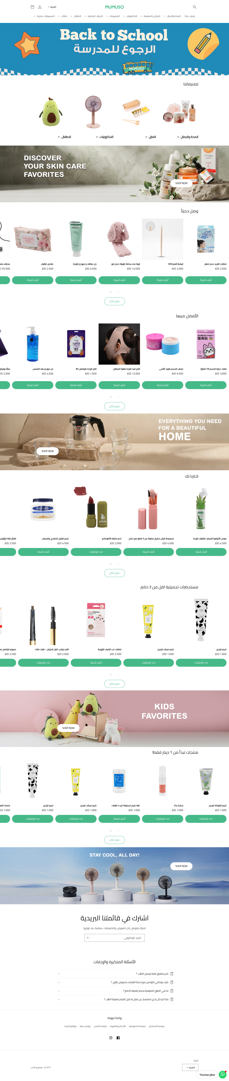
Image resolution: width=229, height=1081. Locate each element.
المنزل (152, 137)
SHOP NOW (181, 183)
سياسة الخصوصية (137, 1026)
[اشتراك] (88, 938)
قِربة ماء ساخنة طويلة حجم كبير (125, 264)
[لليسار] (118, 292)
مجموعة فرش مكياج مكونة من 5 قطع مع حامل (151, 538)
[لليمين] (110, 292)
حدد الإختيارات (96, 551)
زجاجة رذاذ (178, 805)
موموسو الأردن (37, 1067)
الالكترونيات (106, 137)
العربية (53, 7)
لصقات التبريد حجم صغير (215, 264)
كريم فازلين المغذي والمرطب (55, 538)
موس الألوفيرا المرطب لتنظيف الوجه (209, 538)
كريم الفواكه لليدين (217, 805)
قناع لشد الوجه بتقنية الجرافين (126, 368)
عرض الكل (114, 301)
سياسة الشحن (100, 1026)
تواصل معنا (85, 1026)
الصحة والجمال (189, 137)
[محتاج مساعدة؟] (223, 1075)
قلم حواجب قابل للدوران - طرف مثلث (52, 649)
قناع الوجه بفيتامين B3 (86, 368)
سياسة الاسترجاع (157, 1026)
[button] (194, 7)
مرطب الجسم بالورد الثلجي (171, 368)
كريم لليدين (221, 649)
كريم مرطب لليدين (165, 649)
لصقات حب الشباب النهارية (109, 649)
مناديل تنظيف (47, 264)
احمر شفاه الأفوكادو (111, 538)
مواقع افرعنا (71, 1026)
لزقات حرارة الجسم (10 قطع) (213, 368)
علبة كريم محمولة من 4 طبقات (125, 805)
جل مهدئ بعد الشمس (43, 368)
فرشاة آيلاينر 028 (175, 264)
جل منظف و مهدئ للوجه (85, 264)
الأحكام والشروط (118, 1026)
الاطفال (66, 137)
